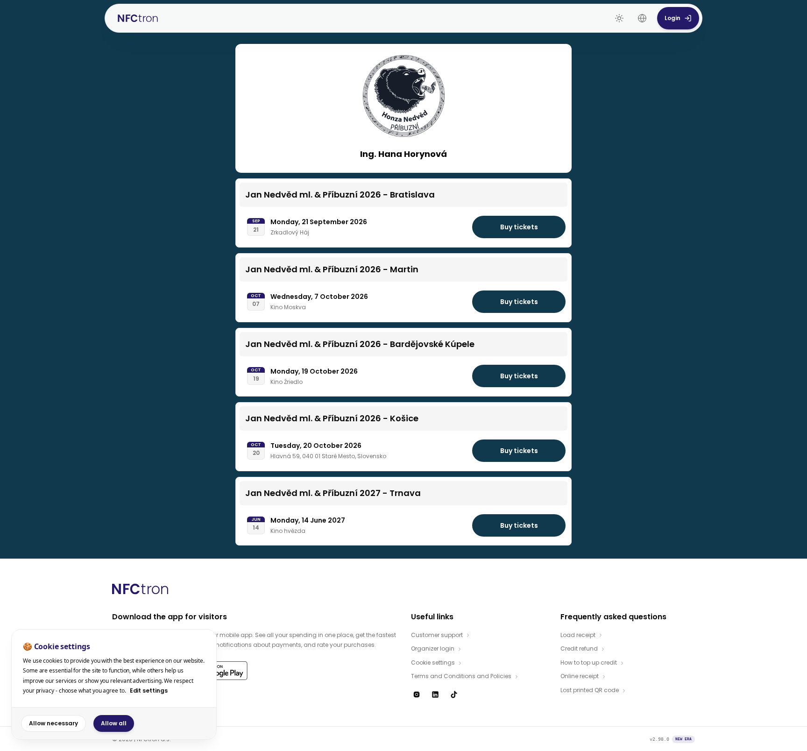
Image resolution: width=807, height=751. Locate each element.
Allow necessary (53, 723)
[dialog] (114, 684)
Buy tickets (519, 227)
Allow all (114, 723)
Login (672, 18)
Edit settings (149, 690)
